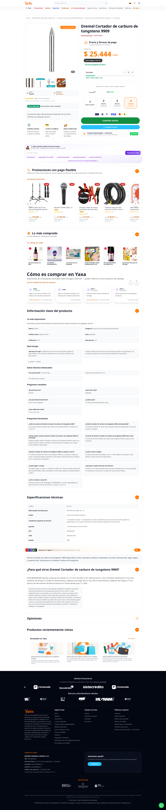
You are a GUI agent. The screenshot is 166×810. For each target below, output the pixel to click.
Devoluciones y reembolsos (123, 724)
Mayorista (56, 8)
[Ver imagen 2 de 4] (40, 82)
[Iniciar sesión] (135, 3)
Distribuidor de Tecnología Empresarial (67, 740)
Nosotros (57, 735)
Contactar (94, 764)
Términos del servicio (121, 727)
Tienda (87, 713)
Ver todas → (132, 638)
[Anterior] (30, 256)
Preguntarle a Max (133, 153)
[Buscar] (106, 3)
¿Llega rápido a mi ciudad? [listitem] (46, 157)
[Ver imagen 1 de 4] (30, 82)
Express (47, 8)
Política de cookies (120, 721)
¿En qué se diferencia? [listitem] (95, 157)
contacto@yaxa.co (37, 764)
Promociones (38, 8)
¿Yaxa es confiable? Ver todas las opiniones (41, 282)
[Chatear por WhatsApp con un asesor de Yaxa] (161, 805)
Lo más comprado (60, 721)
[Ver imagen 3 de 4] (50, 82)
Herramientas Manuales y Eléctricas (43, 18)
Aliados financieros (61, 727)
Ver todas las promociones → (36, 179)
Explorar (57, 716)
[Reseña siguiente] (136, 281)
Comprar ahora (110, 120)
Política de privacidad (121, 719)
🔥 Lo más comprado (78, 8)
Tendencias (65, 8)
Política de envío (120, 716)
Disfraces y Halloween (116, 8)
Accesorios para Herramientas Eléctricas (70, 18)
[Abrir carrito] (139, 3)
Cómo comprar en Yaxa (62, 729)
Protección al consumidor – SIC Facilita (127, 729)
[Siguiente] (135, 256)
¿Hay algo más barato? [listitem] (79, 157)
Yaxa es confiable (60, 732)
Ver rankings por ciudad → (36, 243)
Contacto (117, 713)
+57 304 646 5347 (44, 769)
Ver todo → (136, 8)
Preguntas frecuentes (61, 738)
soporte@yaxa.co (36, 767)
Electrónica (103, 8)
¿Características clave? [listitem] (63, 157)
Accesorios (116, 18)
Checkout (87, 719)
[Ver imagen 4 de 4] (61, 82)
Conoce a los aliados (99, 682)
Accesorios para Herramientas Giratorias (98, 18)
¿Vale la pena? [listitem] (31, 157)
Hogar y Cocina (92, 8)
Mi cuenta (88, 721)
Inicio (28, 18)
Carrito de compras (91, 716)
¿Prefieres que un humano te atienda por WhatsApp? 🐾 (83, 160)
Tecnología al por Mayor (62, 743)
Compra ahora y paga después (64, 724)
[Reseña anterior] (130, 281)
